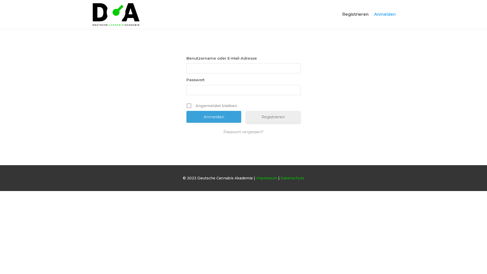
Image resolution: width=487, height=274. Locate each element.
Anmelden (385, 15)
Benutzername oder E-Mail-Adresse (221, 58)
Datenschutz (292, 178)
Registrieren (355, 15)
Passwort (195, 79)
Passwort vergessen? (243, 131)
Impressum (266, 178)
